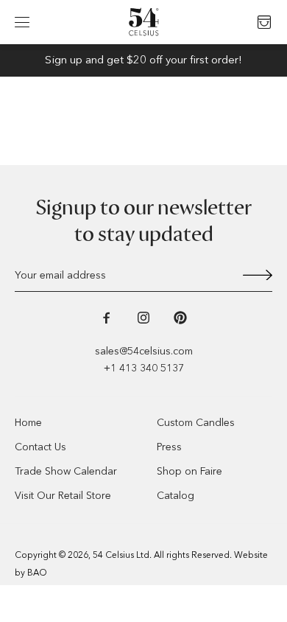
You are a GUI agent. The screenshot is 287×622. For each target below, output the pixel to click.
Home (28, 422)
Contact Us (40, 447)
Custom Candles (196, 422)
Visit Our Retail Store (63, 495)
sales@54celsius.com (144, 351)
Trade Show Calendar (66, 471)
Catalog (175, 495)
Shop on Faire (189, 471)
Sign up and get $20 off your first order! (143, 59)
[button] (22, 22)
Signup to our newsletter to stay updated (144, 221)
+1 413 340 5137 (144, 368)
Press (169, 447)
